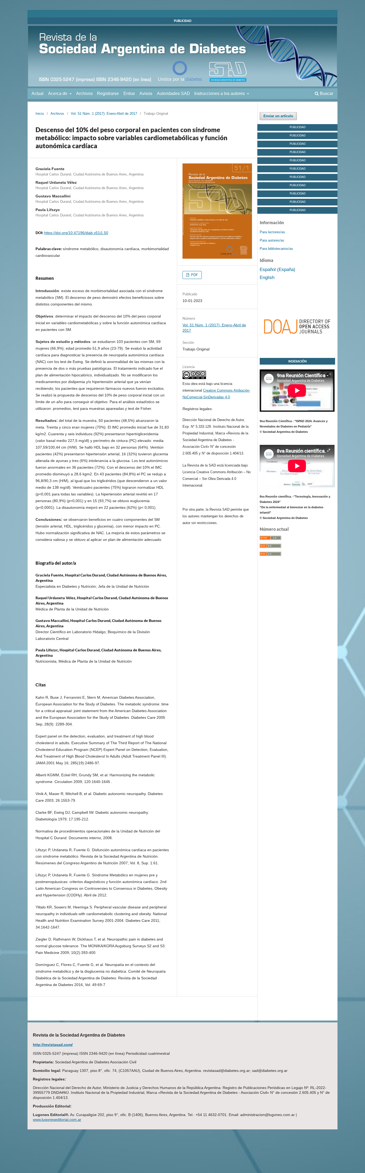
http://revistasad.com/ (53, 1044)
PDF (194, 275)
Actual (38, 93)
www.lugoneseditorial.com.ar (57, 1119)
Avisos (145, 93)
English (267, 277)
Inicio (40, 114)
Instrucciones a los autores (220, 93)
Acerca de (58, 93)
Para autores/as (272, 240)
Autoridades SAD (173, 93)
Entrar (129, 93)
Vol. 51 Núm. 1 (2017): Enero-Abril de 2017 (104, 114)
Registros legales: (198, 409)
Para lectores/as (272, 232)
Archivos (84, 93)
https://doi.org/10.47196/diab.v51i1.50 (76, 233)
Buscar (326, 93)
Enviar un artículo (278, 116)
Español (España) (277, 269)
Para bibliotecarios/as (276, 249)
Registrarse (108, 93)
